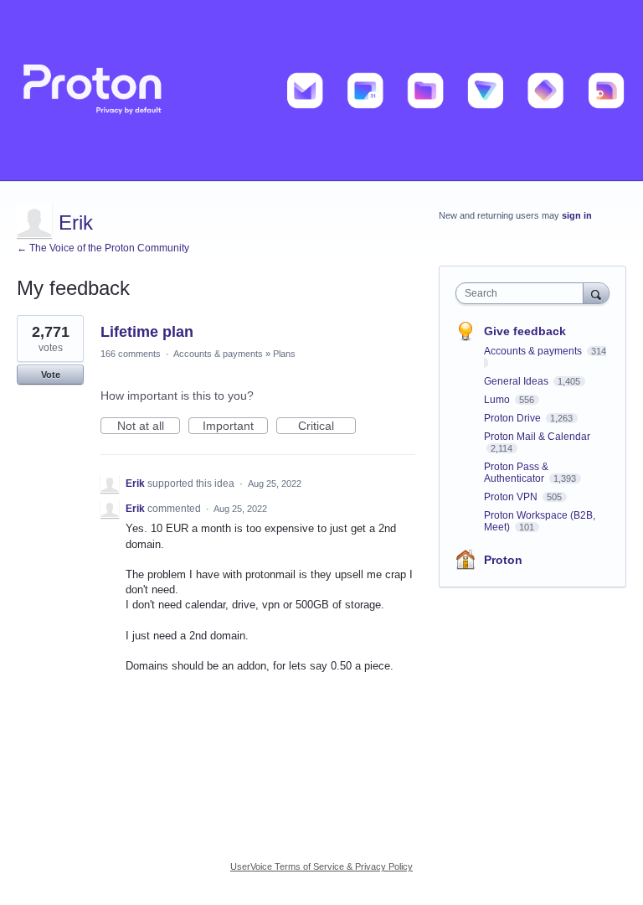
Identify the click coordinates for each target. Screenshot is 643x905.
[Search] (596, 292)
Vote (50, 375)
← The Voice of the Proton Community (103, 248)
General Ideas (517, 381)
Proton (503, 559)
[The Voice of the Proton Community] (321, 90)
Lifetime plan (146, 331)
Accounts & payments (218, 354)
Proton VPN (512, 497)
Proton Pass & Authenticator (516, 472)
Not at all (148, 426)
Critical (327, 426)
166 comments (130, 354)
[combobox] (523, 293)
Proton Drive (513, 418)
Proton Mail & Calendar (537, 436)
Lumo (498, 400)
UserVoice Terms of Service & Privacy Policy (321, 866)
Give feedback (525, 331)
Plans (284, 354)
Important (235, 426)
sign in (577, 215)
